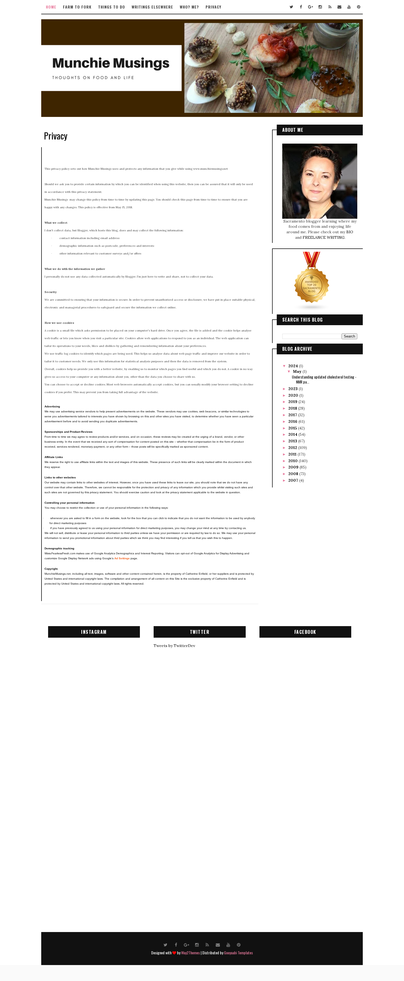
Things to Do (111, 7)
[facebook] (301, 7)
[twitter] (291, 7)
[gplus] (310, 7)
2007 (293, 480)
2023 (293, 388)
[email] (339, 7)
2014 (293, 434)
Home (51, 7)
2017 (293, 414)
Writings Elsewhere (152, 7)
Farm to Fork (77, 7)
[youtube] (349, 7)
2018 (293, 408)
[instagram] (320, 7)
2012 (293, 447)
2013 (293, 441)
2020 (293, 395)
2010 (293, 460)
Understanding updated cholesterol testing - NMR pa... (324, 379)
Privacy (213, 7)
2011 (293, 454)
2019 (293, 401)
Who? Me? (189, 7)
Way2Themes (190, 952)
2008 (293, 473)
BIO (349, 231)
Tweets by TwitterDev (174, 645)
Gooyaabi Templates (238, 952)
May (298, 371)
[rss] (330, 7)
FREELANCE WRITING (324, 237)
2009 (294, 467)
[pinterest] (359, 7)
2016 (293, 421)
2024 (293, 365)
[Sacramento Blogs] (312, 281)
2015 (293, 428)
